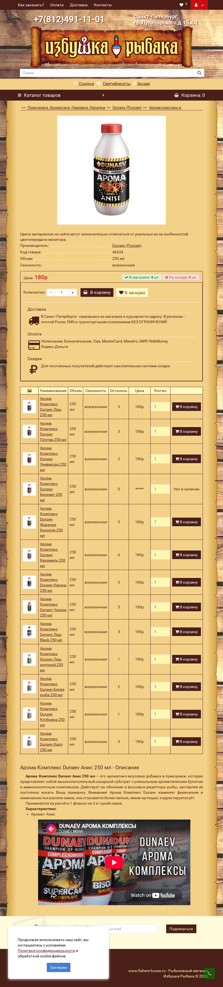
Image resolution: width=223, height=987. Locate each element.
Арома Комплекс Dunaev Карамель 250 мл (52, 555)
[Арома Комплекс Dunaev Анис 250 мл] (111, 170)
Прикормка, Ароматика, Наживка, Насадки (66, 107)
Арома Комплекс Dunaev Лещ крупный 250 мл (51, 659)
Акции (143, 83)
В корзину (100, 292)
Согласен (58, 967)
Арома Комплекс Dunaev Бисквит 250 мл (51, 489)
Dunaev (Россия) (127, 107)
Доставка (79, 5)
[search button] (199, 73)
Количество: (34, 292)
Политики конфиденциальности (46, 950)
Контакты (103, 5)
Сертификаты (117, 83)
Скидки (86, 83)
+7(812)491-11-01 (69, 19)
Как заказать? (31, 5)
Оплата (57, 5)
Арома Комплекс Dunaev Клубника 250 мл (52, 714)
